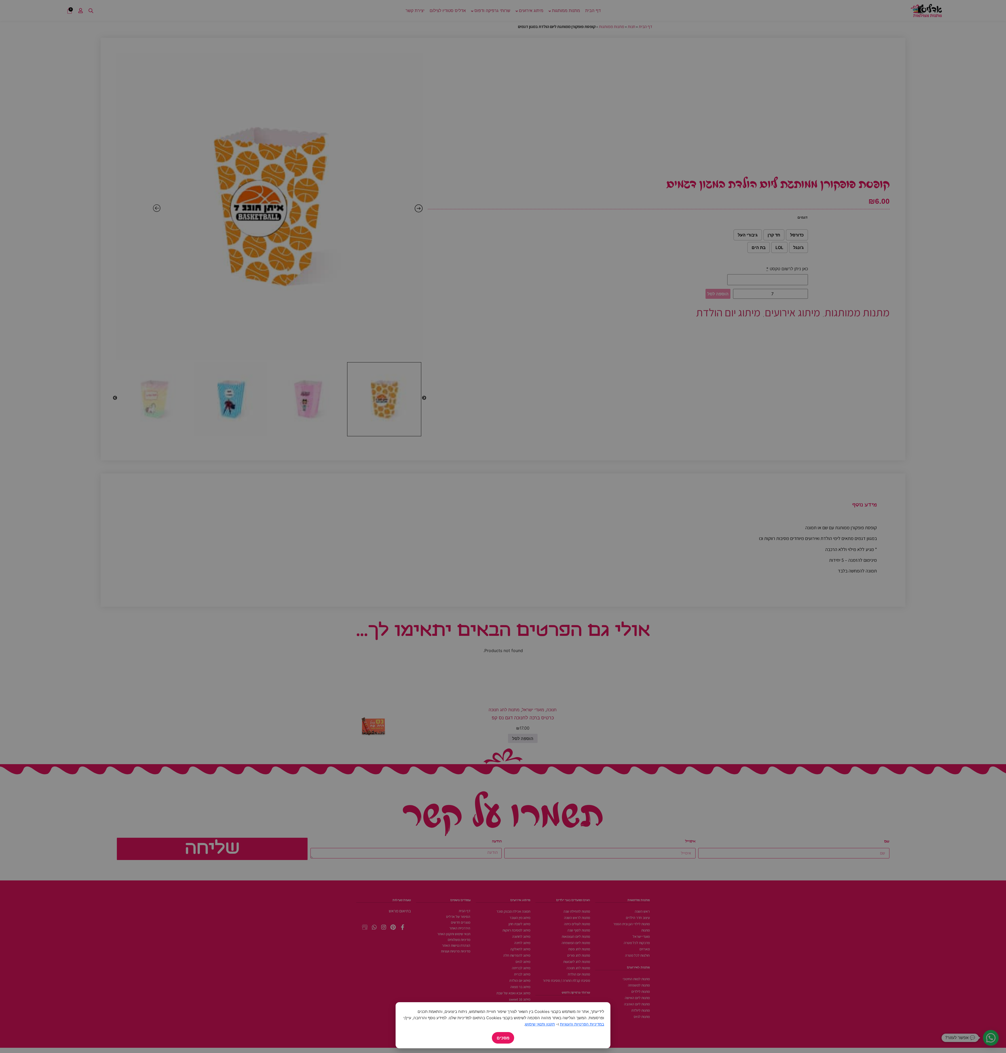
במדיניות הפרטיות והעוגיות (582, 1024)
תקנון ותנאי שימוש (540, 1024)
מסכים (503, 1037)
